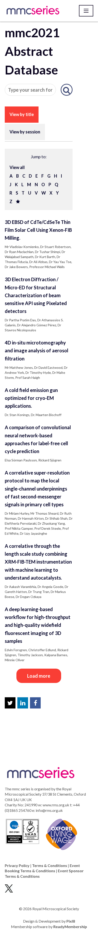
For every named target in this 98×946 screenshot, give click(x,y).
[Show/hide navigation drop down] (86, 10)
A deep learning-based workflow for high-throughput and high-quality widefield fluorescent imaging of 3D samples (37, 625)
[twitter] (10, 702)
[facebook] (35, 702)
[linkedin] (22, 702)
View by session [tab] (25, 131)
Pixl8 (70, 921)
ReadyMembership (70, 926)
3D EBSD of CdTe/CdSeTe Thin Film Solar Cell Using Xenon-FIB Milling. (38, 230)
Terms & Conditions (49, 865)
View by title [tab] (22, 114)
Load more (38, 676)
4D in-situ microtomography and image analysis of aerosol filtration (36, 350)
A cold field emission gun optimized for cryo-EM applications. (31, 398)
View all (17, 167)
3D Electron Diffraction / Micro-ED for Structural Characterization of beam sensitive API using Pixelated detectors (36, 295)
